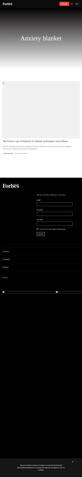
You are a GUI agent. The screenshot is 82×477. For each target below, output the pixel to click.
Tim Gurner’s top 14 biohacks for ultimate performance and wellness (35, 141)
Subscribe (64, 4)
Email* (39, 200)
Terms (54, 229)
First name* (40, 210)
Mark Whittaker (8, 153)
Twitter (19, 282)
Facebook (4, 282)
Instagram (14, 282)
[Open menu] (76, 4)
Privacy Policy (62, 229)
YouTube (24, 282)
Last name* (40, 219)
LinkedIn (9, 282)
